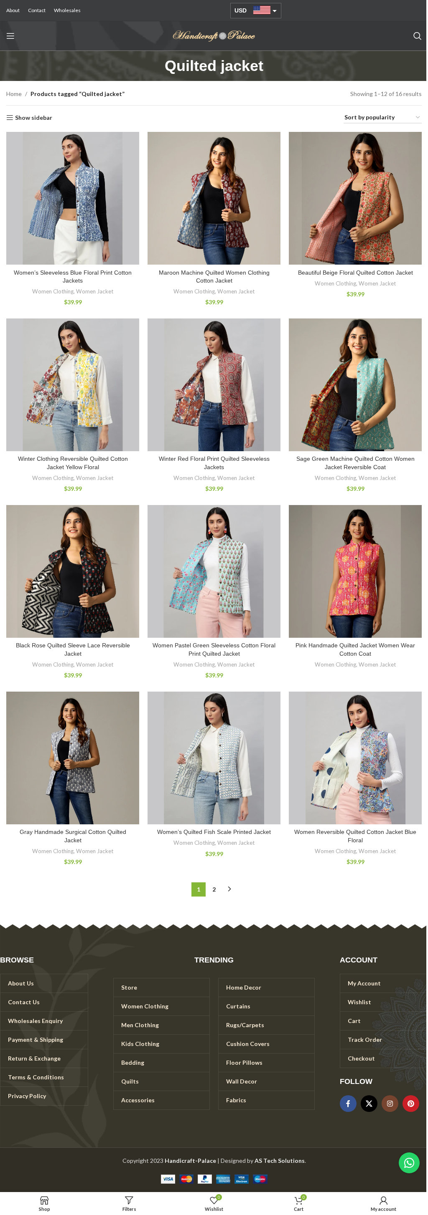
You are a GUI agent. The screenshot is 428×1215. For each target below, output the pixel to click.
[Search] (417, 36)
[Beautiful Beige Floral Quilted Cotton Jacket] (355, 198)
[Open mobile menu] (10, 36)
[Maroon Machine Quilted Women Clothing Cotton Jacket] (214, 198)
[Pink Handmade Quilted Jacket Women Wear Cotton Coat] (355, 571)
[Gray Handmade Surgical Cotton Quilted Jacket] (72, 758)
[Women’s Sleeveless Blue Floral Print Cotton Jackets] (72, 198)
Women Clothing (53, 291)
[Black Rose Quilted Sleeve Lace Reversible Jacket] (72, 571)
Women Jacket (94, 291)
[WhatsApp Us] (409, 1162)
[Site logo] (214, 35)
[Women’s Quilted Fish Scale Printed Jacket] (214, 758)
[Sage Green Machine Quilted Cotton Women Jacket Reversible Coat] (355, 384)
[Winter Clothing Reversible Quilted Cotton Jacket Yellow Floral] (72, 384)
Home (14, 93)
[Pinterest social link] (411, 1103)
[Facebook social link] (348, 1103)
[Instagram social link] (390, 1103)
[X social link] (369, 1103)
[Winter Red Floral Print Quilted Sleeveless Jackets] (214, 384)
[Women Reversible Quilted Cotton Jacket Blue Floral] (355, 758)
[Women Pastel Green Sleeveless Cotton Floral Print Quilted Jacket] (214, 571)
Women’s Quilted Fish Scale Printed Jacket (214, 832)
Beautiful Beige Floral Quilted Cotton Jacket (355, 272)
